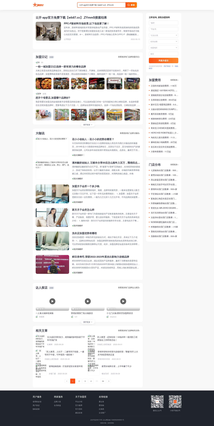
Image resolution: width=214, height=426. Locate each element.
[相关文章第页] (67, 381)
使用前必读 (37, 401)
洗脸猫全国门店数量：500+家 (164, 236)
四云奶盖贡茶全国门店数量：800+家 (164, 179)
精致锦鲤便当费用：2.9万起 (163, 118)
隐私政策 (36, 409)
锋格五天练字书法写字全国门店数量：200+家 (164, 184)
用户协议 (36, 405)
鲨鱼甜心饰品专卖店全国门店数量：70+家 (164, 198)
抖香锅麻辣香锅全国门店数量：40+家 (163, 203)
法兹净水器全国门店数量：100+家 (164, 217)
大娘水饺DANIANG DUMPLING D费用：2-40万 (164, 109)
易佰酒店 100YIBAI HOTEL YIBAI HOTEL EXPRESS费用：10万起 (164, 90)
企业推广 (102, 413)
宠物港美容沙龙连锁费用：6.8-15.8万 (164, 95)
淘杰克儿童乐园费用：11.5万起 (163, 137)
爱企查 (101, 401)
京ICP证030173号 (96, 420)
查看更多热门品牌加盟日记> (129, 56)
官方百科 (78, 409)
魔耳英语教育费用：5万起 (162, 113)
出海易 (101, 409)
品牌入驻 (57, 401)
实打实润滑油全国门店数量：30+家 (164, 212)
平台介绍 (78, 401)
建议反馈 (78, 413)
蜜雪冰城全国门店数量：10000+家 (164, 175)
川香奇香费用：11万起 (161, 151)
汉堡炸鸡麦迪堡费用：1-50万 (164, 85)
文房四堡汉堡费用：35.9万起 (163, 99)
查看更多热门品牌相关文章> (129, 330)
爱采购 (101, 405)
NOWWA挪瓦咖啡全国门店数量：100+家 (164, 222)
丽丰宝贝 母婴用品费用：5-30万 (164, 104)
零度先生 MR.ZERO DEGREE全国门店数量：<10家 (164, 208)
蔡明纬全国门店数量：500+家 (164, 189)
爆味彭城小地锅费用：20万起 (164, 142)
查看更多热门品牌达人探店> (129, 287)
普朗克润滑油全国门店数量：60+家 (164, 231)
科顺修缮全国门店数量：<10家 (164, 226)
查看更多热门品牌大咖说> (130, 133)
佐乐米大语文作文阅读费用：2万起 (164, 146)
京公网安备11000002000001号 (113, 420)
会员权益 (57, 405)
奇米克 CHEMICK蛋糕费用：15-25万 (164, 128)
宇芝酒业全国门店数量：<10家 (164, 193)
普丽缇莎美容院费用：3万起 (163, 123)
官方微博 (78, 405)
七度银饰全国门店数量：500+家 (163, 170)
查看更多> (174, 80)
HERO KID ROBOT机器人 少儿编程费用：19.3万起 (164, 132)
